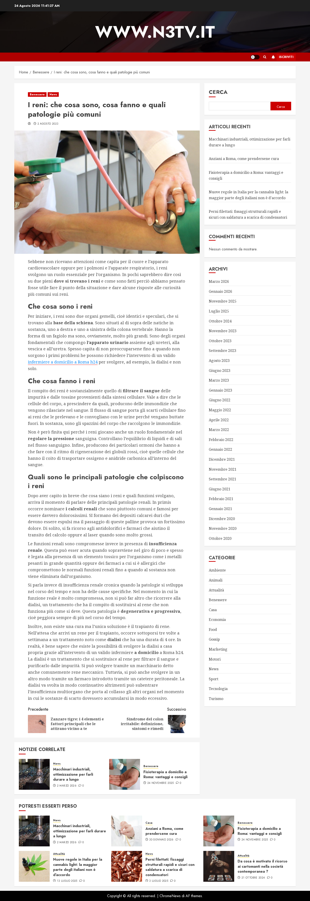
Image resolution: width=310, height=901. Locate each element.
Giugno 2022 (219, 399)
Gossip (214, 639)
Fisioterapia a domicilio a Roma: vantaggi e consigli (165, 774)
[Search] (265, 57)
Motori (215, 659)
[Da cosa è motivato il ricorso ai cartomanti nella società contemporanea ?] (218, 866)
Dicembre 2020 (222, 518)
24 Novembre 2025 (160, 783)
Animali (215, 580)
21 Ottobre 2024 (253, 878)
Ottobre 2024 (220, 321)
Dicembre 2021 (222, 459)
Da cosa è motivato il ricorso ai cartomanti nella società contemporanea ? (262, 866)
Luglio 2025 (219, 311)
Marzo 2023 (219, 380)
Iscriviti (286, 57)
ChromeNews (170, 896)
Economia (217, 619)
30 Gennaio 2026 (161, 840)
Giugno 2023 (219, 370)
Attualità (216, 589)
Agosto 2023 (219, 360)
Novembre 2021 (222, 469)
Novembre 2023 (222, 330)
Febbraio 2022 (221, 439)
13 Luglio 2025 (67, 881)
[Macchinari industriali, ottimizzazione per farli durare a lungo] (34, 774)
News (53, 94)
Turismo (216, 698)
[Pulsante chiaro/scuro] (255, 57)
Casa (213, 609)
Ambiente (217, 570)
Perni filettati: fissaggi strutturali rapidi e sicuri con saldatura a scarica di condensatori (169, 867)
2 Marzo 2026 (66, 786)
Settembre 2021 (222, 479)
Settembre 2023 (222, 350)
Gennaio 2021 (220, 508)
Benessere (37, 94)
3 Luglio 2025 (158, 881)
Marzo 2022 (219, 429)
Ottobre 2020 (220, 538)
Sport (213, 678)
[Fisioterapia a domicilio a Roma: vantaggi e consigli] (124, 774)
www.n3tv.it (155, 32)
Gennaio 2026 (220, 291)
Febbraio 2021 (221, 498)
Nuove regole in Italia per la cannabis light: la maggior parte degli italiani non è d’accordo (77, 867)
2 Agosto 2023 (48, 124)
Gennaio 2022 (220, 449)
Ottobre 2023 (220, 340)
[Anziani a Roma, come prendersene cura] (126, 831)
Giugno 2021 (219, 489)
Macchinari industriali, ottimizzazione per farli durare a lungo (73, 774)
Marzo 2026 (219, 281)
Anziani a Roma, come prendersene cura (244, 158)
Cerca (218, 92)
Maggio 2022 (220, 409)
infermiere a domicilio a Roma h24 (63, 362)
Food (213, 629)
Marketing (218, 649)
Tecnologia (218, 688)
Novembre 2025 (222, 301)
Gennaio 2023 (220, 390)
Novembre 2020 (222, 528)
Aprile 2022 (219, 419)
